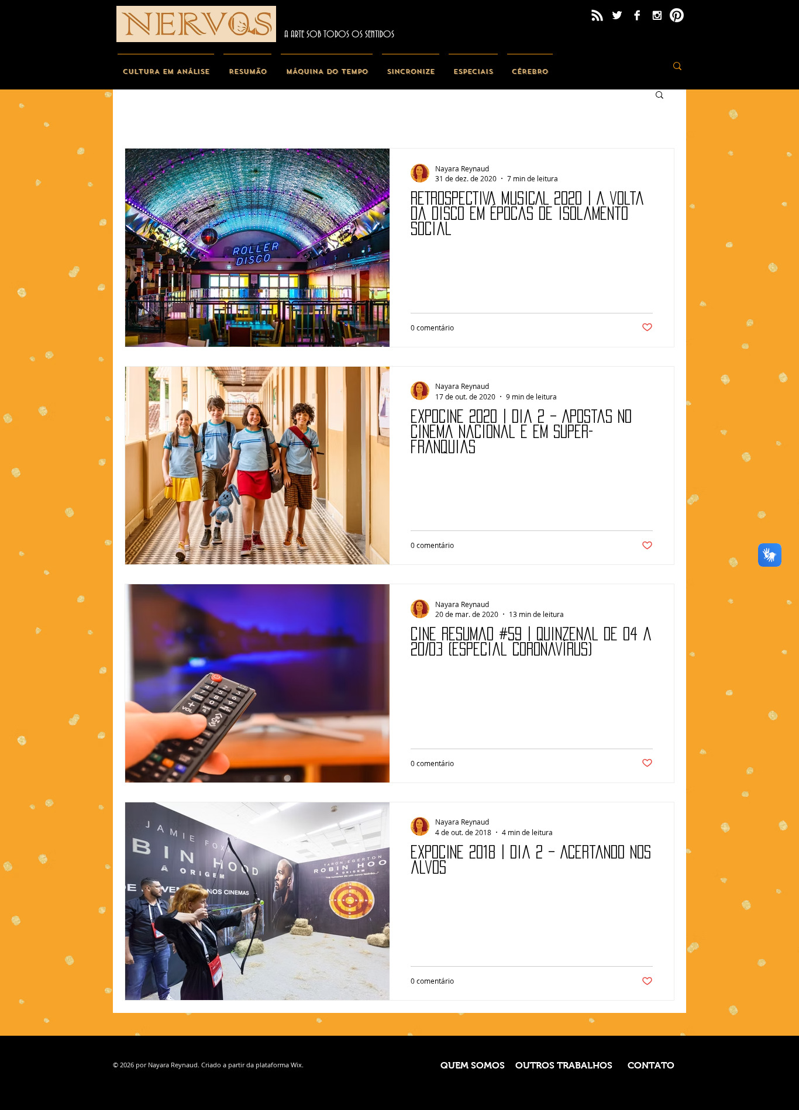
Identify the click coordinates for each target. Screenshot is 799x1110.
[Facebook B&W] (637, 15)
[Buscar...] (677, 66)
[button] (659, 95)
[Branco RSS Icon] (597, 15)
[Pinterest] (676, 15)
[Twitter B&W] (617, 15)
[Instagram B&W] (657, 15)
